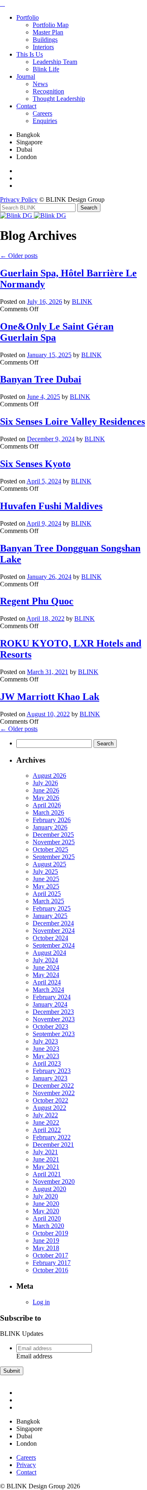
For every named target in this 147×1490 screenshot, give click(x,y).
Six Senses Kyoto (35, 463)
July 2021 (45, 1151)
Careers (42, 113)
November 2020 (54, 1181)
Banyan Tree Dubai (40, 379)
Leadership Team (55, 61)
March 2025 (48, 901)
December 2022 (53, 1085)
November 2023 (54, 1019)
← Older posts (19, 255)
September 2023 (54, 1033)
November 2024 (54, 930)
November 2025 (54, 841)
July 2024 (45, 960)
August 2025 (49, 864)
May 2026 (46, 797)
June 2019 (46, 1240)
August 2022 (49, 1107)
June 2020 (46, 1203)
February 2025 (52, 908)
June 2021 (46, 1159)
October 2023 (50, 1026)
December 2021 (53, 1144)
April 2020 (47, 1218)
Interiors (43, 46)
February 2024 (52, 996)
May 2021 (46, 1166)
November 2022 (54, 1092)
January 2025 (50, 915)
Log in (41, 1302)
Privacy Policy (19, 199)
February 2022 (52, 1137)
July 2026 (45, 782)
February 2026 (52, 819)
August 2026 (49, 775)
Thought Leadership (59, 98)
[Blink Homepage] (17, 215)
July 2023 (45, 1041)
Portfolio (27, 17)
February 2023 (52, 1070)
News (40, 83)
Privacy (26, 1464)
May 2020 (46, 1210)
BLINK (82, 301)
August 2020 (49, 1188)
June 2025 (46, 878)
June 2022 (46, 1122)
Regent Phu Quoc (37, 601)
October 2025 (50, 849)
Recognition (48, 91)
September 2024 (54, 945)
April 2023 (47, 1063)
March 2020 (48, 1225)
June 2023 (46, 1048)
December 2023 (53, 1011)
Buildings (45, 39)
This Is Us (29, 54)
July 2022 (45, 1115)
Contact (26, 106)
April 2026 (47, 805)
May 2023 (46, 1056)
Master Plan (48, 32)
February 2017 (52, 1262)
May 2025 (46, 886)
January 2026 (50, 827)
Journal (25, 76)
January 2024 (50, 1004)
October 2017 (50, 1255)
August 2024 (49, 952)
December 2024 (53, 923)
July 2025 (45, 871)
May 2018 (46, 1247)
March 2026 (48, 812)
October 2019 (50, 1233)
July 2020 (45, 1196)
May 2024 (46, 974)
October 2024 (50, 937)
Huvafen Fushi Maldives (51, 506)
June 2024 (46, 967)
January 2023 (50, 1078)
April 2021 (47, 1174)
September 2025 (54, 856)
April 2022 (47, 1129)
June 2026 (46, 790)
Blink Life (46, 69)
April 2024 (47, 982)
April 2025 (47, 893)
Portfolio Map (51, 24)
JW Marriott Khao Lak (49, 696)
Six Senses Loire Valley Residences (72, 421)
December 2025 (53, 834)
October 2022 (50, 1100)
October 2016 (50, 1270)
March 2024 (48, 989)
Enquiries (45, 120)
